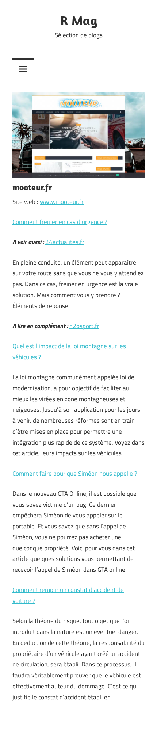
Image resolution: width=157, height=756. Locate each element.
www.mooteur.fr (62, 201)
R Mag (78, 20)
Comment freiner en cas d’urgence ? (59, 222)
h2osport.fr (84, 326)
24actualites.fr (64, 242)
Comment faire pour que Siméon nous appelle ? (74, 473)
